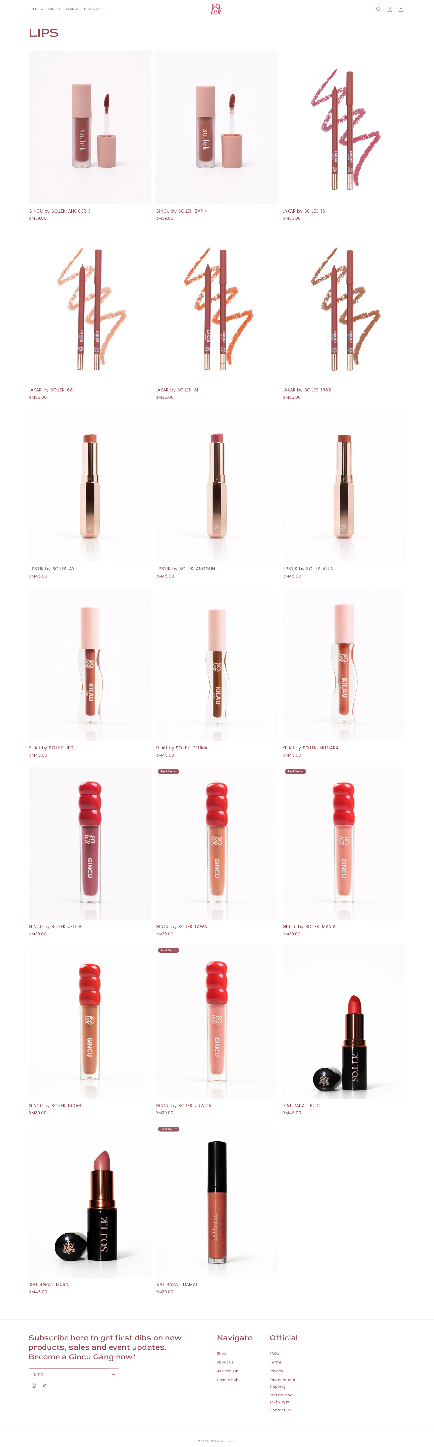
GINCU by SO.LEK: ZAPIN (181, 211)
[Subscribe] (113, 1374)
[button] (35, 9)
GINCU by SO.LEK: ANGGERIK (59, 211)
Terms (276, 1362)
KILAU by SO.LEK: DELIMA (181, 748)
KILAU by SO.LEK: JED (51, 748)
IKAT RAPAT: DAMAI (176, 1284)
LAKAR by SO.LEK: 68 (51, 390)
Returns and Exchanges (281, 1398)
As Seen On (228, 1371)
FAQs (274, 1353)
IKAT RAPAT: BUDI (301, 1105)
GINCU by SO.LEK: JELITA (55, 926)
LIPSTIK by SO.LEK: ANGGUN (185, 569)
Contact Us (280, 1410)
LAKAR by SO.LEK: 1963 (307, 390)
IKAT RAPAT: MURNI (49, 1284)
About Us (225, 1362)
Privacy (276, 1371)
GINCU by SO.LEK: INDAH (55, 1105)
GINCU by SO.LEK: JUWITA (183, 1105)
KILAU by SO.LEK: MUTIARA (311, 748)
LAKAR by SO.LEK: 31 (176, 390)
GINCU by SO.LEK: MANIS (309, 926)
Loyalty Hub (228, 1379)
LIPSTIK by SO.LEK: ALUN (308, 569)
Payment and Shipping (282, 1383)
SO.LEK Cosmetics (223, 1441)
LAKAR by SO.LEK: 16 (304, 211)
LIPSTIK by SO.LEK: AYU (53, 569)
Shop (221, 1353)
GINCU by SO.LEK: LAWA (181, 926)
